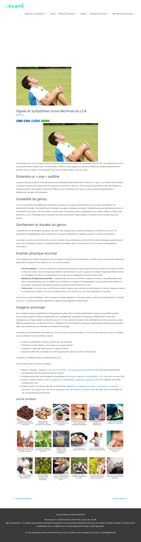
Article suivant (120, 498)
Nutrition (19, 115)
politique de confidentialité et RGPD (62, 519)
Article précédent (22, 498)
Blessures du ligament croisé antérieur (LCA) (84, 376)
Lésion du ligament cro (54, 380)
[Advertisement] (70, 33)
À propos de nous (86, 519)
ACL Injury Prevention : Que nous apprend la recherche (71, 370)
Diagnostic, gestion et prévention (90, 380)
